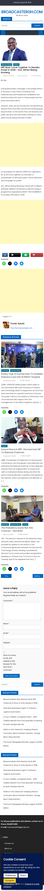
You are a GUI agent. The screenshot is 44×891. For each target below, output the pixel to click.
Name (6, 623)
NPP (10, 316)
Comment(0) (36, 76)
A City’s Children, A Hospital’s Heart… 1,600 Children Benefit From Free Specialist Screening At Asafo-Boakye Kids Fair (22, 721)
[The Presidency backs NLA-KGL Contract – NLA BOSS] (22, 509)
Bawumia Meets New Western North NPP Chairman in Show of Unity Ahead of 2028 (20, 701)
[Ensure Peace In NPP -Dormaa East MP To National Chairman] (22, 430)
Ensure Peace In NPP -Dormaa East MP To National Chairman (21, 451)
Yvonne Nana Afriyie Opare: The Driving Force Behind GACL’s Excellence (8, 576)
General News (6, 65)
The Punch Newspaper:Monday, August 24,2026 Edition (22, 744)
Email (6, 633)
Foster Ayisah (22, 76)
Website (6, 642)
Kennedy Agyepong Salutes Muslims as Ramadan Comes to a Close (38, 576)
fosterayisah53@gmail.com (18, 827)
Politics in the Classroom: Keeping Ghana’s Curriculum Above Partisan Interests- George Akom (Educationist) (21, 733)
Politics (16, 65)
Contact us (9, 843)
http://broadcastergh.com (21, 328)
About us (8, 848)
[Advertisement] (22, 145)
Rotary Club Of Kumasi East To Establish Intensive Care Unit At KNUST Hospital (22, 375)
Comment (8, 601)
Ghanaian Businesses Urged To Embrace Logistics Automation (19, 710)
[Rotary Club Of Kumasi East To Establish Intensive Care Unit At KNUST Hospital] (22, 355)
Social (25, 525)
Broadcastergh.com (22, 11)
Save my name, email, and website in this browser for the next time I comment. (9, 662)
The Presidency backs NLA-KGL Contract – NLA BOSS (17, 529)
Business (5, 370)
